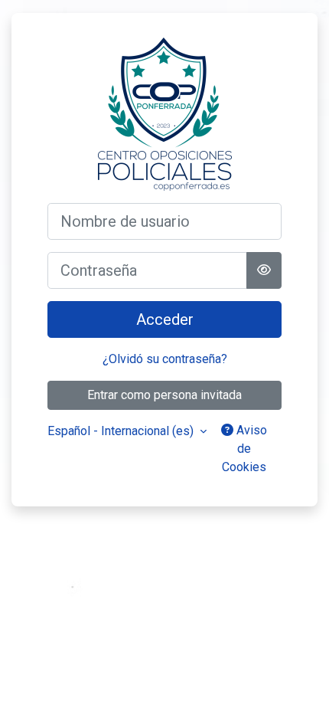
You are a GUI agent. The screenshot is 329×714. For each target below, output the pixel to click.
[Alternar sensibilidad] (264, 270)
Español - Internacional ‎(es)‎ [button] (122, 431)
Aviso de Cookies (244, 448)
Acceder (165, 319)
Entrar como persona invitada (164, 395)
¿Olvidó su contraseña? (165, 359)
